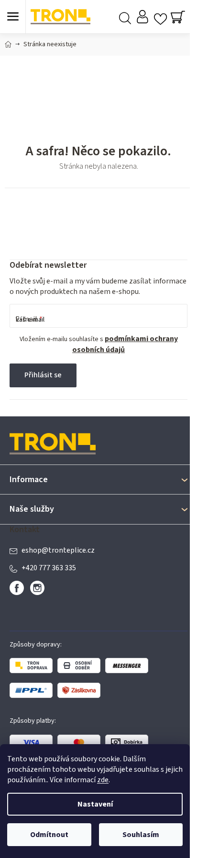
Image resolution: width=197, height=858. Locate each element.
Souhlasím (140, 834)
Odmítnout (49, 834)
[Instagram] (37, 588)
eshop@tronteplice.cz (58, 550)
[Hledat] (125, 17)
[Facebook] (17, 588)
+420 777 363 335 (49, 568)
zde (103, 780)
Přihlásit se (43, 375)
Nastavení (95, 804)
